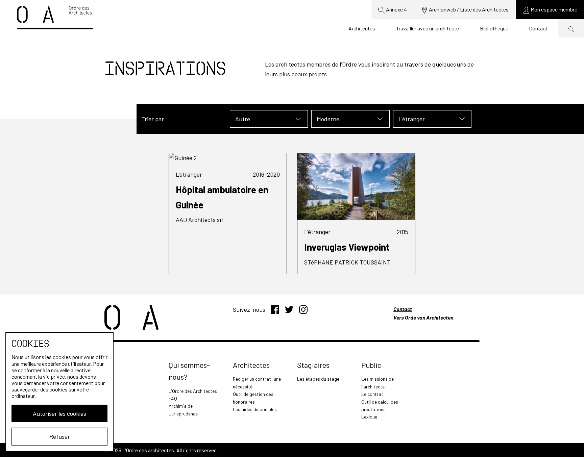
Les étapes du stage (318, 379)
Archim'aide (181, 406)
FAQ (173, 398)
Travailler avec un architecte (427, 28)
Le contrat (372, 394)
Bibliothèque (494, 28)
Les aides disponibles (255, 409)
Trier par (152, 119)
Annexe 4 (396, 9)
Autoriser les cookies (59, 413)
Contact (538, 28)
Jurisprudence (183, 413)
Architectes (361, 28)
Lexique (369, 417)
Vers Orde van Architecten (423, 317)
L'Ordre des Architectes (193, 391)
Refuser (59, 436)
